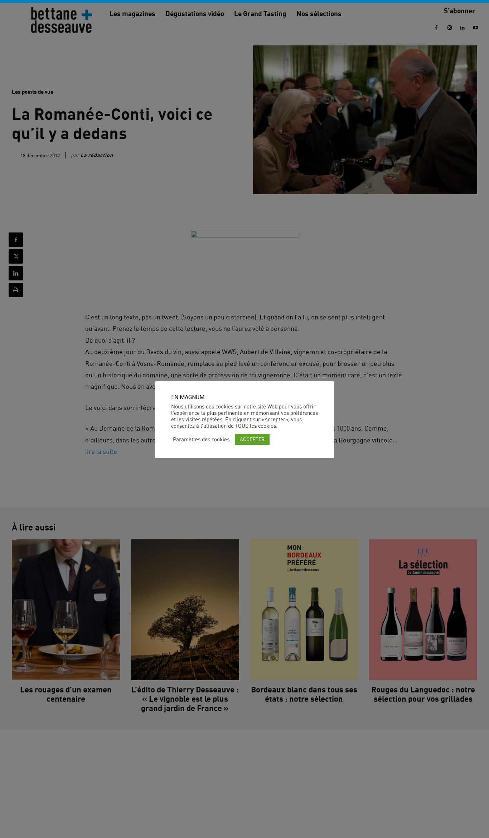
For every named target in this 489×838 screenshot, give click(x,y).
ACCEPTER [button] (252, 439)
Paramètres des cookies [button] (201, 439)
